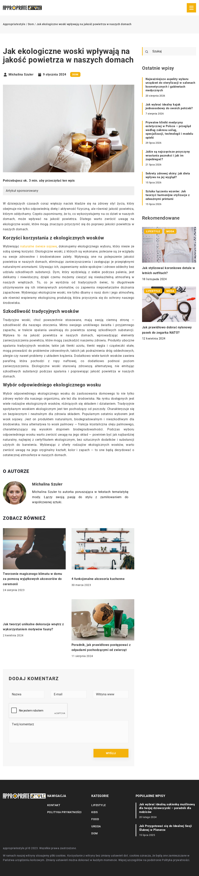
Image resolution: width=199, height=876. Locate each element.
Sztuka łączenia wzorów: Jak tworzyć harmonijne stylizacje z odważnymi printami (168, 195)
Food (95, 819)
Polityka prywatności (64, 812)
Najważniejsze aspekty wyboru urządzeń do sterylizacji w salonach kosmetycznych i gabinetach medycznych (170, 84)
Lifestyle (98, 805)
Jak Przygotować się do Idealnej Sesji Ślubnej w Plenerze (165, 828)
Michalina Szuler (21, 74)
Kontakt (53, 805)
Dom (75, 74)
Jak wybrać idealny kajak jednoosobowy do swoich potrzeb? (169, 106)
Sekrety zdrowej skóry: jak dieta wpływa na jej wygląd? (168, 175)
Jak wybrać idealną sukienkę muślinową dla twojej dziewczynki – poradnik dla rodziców (167, 808)
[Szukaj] (146, 51)
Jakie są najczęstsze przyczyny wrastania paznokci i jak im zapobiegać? (168, 155)
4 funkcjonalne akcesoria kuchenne (98, 579)
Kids (94, 812)
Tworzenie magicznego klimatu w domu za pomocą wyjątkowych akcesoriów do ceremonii (32, 579)
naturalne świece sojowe (38, 246)
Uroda (96, 826)
